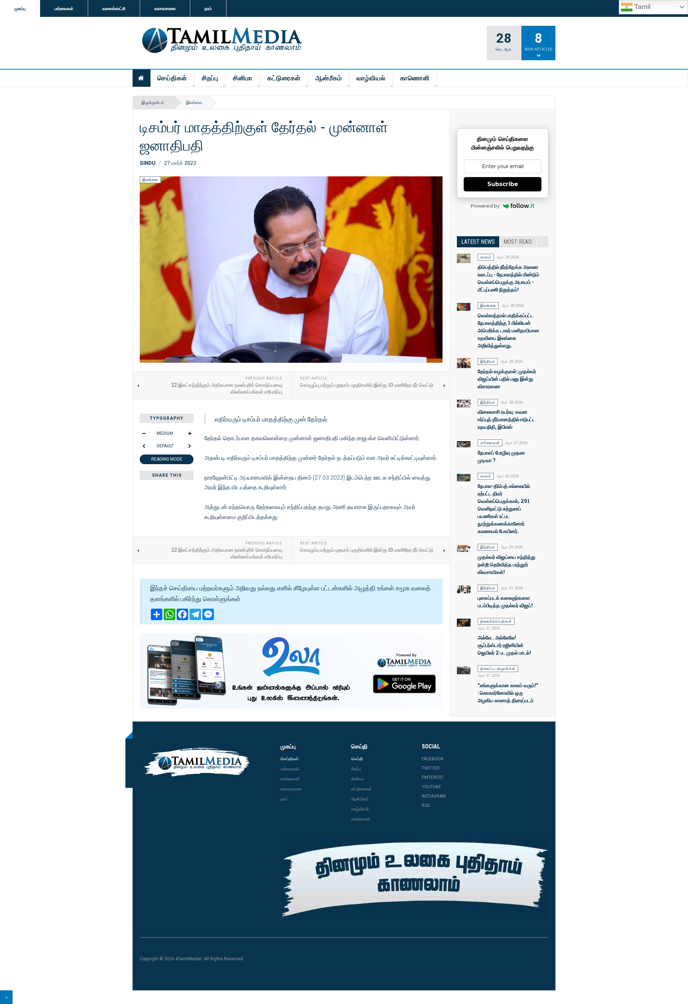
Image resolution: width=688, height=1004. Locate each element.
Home (141, 78)
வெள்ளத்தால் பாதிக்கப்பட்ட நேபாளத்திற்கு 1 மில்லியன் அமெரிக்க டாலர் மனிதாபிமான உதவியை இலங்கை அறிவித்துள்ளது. (508, 330)
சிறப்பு (210, 78)
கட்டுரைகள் (284, 78)
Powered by (485, 206)
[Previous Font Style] (144, 446)
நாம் (208, 8)
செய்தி (357, 758)
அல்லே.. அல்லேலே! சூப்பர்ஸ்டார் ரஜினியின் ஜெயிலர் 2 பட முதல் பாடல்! (504, 645)
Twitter (431, 768)
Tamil (641, 6)
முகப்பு (19, 8)
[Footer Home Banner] (414, 879)
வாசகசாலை (165, 8)
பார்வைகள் (63, 8)
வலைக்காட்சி (113, 8)
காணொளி (415, 78)
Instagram (434, 796)
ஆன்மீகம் (328, 78)
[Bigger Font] (190, 433)
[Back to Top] (6, 997)
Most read (517, 241)
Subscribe (502, 184)
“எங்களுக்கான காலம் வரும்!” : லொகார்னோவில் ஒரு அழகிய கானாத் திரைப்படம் (508, 693)
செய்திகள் (172, 78)
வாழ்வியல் (371, 78)
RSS (426, 805)
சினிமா (243, 78)
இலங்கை (194, 102)
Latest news (478, 241)
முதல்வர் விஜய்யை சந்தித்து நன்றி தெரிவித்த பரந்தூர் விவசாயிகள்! (506, 564)
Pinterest (433, 777)
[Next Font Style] (190, 446)
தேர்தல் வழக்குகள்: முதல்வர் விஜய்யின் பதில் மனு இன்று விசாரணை (507, 379)
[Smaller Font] (144, 433)
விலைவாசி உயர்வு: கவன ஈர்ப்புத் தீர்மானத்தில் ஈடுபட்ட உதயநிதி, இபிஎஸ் (506, 419)
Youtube (431, 786)
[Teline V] (221, 41)
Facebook (433, 758)
